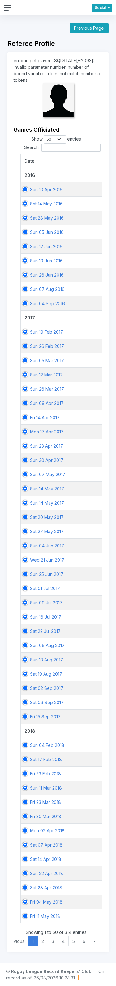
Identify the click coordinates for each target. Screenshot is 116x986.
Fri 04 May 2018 (46, 902)
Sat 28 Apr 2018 (46, 887)
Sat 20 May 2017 (47, 517)
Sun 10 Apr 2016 (46, 189)
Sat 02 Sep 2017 (46, 688)
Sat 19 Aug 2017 (46, 674)
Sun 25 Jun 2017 (46, 574)
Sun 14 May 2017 (47, 488)
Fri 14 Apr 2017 (45, 417)
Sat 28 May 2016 (47, 218)
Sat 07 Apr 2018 (46, 845)
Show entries (56, 139)
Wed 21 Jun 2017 (47, 560)
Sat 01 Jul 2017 (45, 588)
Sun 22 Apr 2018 (46, 873)
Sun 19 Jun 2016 (46, 260)
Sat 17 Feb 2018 (46, 759)
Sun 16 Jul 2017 (45, 617)
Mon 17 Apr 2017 (47, 431)
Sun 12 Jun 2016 (46, 246)
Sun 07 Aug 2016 (47, 289)
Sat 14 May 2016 (46, 203)
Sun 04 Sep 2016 (47, 303)
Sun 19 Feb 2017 (46, 332)
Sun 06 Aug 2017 (47, 645)
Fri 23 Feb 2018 (45, 773)
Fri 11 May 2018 (45, 916)
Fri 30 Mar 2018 (45, 816)
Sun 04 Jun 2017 (47, 545)
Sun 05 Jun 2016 (47, 232)
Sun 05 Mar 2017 (47, 360)
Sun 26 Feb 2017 (47, 346)
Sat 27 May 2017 (47, 531)
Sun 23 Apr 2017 (46, 446)
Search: (32, 147)
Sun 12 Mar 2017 (46, 374)
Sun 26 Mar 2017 (47, 389)
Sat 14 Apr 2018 (45, 859)
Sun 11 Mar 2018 (46, 788)
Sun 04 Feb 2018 (47, 745)
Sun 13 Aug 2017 (46, 659)
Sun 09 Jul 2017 (46, 602)
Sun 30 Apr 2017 (46, 460)
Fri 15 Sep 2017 (45, 716)
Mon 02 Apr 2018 (47, 830)
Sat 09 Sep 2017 (47, 702)
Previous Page (89, 28)
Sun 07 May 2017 (47, 474)
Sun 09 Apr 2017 (47, 403)
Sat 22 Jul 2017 (45, 631)
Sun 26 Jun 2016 (47, 275)
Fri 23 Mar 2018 (45, 802)
